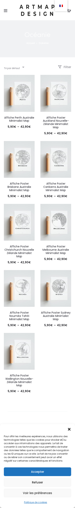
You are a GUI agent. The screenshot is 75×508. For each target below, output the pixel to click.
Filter (67, 67)
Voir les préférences (37, 493)
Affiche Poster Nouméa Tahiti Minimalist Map (19, 316)
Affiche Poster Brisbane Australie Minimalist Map (19, 187)
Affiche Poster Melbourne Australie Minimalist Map (55, 250)
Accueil (30, 43)
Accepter (37, 472)
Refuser (37, 482)
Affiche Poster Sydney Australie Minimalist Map (56, 316)
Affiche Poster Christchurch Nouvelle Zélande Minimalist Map (19, 251)
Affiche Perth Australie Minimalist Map (19, 119)
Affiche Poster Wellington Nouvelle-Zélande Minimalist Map (19, 380)
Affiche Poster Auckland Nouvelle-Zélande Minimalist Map (56, 122)
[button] (69, 429)
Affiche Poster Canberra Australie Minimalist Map (55, 187)
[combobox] (14, 67)
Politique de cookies (35, 502)
